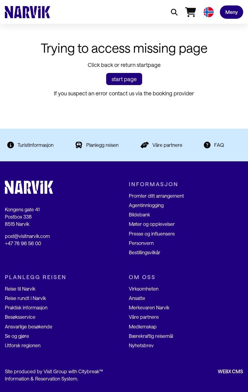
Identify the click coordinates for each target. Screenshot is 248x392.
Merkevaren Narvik (149, 307)
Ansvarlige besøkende (28, 326)
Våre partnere (167, 145)
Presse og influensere (152, 233)
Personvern (141, 243)
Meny (231, 12)
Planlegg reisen (102, 145)
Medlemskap (143, 326)
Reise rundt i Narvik (25, 298)
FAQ (219, 145)
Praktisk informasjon (26, 307)
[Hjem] (27, 12)
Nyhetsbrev (141, 345)
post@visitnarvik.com (27, 236)
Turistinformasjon (36, 145)
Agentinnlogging (146, 205)
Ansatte (137, 298)
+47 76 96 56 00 (23, 243)
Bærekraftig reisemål (151, 336)
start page (124, 79)
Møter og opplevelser (152, 224)
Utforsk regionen (23, 345)
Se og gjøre (17, 336)
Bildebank (139, 214)
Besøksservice (20, 317)
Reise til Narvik (20, 289)
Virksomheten (143, 289)
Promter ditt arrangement (156, 196)
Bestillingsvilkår (144, 252)
